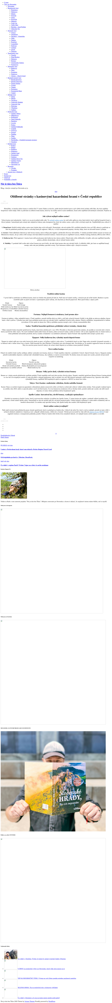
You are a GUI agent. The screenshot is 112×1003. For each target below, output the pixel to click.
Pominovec (14, 65)
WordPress (51, 1001)
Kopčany (14, 42)
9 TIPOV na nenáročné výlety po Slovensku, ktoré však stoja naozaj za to (41, 969)
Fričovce (14, 130)
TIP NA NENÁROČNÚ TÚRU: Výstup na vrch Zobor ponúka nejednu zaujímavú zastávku (47, 978)
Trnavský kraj (12, 31)
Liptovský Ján (15, 104)
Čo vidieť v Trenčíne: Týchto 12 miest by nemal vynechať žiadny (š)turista (42, 959)
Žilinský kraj (12, 95)
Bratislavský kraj (13, 8)
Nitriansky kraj (12, 66)
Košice (13, 145)
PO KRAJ (4, 445)
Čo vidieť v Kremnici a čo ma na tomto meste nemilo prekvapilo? (39, 998)
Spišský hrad (15, 153)
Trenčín (13, 55)
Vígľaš (13, 93)
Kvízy (6, 174)
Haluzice (14, 59)
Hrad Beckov (15, 57)
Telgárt (13, 87)
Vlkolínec (14, 108)
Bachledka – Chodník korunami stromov (24, 140)
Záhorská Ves (15, 29)
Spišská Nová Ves (17, 159)
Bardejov (14, 121)
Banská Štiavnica (16, 81)
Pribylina (14, 106)
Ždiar (13, 136)
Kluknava (14, 151)
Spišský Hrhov (16, 113)
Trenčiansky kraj (13, 53)
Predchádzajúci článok (8, 435)
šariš (2, 461)
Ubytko (13, 168)
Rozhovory (7, 176)
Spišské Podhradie (17, 127)
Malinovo (14, 12)
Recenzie (10, 166)
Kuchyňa (14, 19)
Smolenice (14, 34)
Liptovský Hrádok (17, 102)
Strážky (13, 138)
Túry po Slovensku (10, 4)
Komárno (14, 72)
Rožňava (14, 149)
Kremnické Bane (16, 91)
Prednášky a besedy (10, 179)
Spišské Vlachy (16, 161)
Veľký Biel (14, 25)
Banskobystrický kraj (14, 78)
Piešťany (14, 46)
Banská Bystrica (16, 80)
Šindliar (13, 134)
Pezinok (13, 15)
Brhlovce (14, 68)
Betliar (13, 147)
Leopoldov (14, 44)
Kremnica (14, 89)
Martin (13, 98)
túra (56, 191)
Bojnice (13, 61)
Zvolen (13, 85)
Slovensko (11, 6)
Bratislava (14, 10)
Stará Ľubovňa (15, 119)
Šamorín (14, 51)
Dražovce (14, 74)
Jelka (12, 38)
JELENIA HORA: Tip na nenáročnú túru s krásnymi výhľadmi (38, 987)
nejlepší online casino (56, 220)
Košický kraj (12, 144)
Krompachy (15, 155)
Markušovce (15, 162)
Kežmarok (14, 117)
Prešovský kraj (12, 112)
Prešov (13, 125)
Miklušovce (15, 115)
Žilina (13, 97)
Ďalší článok (5, 437)
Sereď (13, 49)
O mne (6, 2)
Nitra (12, 70)
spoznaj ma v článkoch (15, 172)
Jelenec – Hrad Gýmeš (18, 76)
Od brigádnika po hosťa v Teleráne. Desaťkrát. (17, 457)
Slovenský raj (15, 164)
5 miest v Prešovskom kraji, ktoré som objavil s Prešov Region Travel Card (26, 449)
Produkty (14, 170)
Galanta (13, 47)
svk (9, 445)
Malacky (14, 21)
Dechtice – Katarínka (18, 36)
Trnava (13, 32)
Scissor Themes (30, 1001)
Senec (13, 17)
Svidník (13, 129)
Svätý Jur (14, 23)
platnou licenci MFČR (96, 412)
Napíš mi (7, 177)
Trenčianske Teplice (17, 63)
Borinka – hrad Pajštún (18, 27)
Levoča (13, 123)
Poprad (13, 132)
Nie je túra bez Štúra (11, 184)
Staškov (13, 110)
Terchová (14, 100)
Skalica (13, 40)
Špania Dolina (15, 83)
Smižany (14, 157)
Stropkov (14, 142)
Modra (13, 14)
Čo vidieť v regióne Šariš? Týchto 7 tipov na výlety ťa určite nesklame (24, 465)
